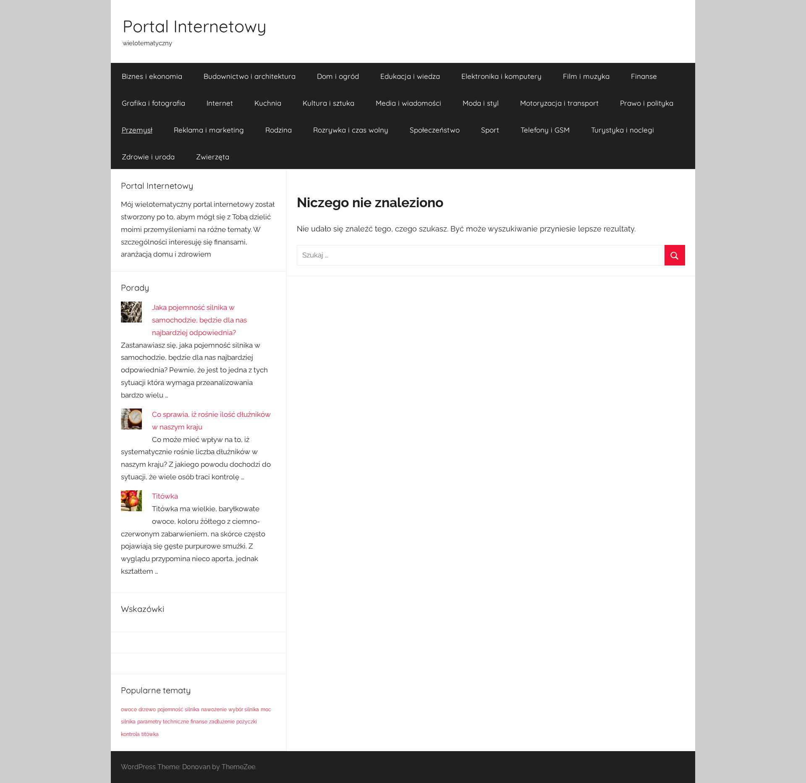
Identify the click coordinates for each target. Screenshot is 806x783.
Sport (490, 129)
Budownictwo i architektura (250, 76)
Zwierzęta (212, 156)
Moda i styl (481, 103)
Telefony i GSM (545, 129)
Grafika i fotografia (153, 103)
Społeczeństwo (435, 129)
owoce (129, 710)
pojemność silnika (178, 710)
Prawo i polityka (646, 103)
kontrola (130, 734)
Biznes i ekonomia (152, 76)
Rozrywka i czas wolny (350, 129)
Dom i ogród (338, 76)
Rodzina (278, 129)
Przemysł (137, 129)
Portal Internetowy (195, 26)
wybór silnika (243, 710)
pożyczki (246, 722)
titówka (150, 734)
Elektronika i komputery (501, 76)
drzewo (147, 710)
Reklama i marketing (209, 129)
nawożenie (214, 710)
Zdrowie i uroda (148, 156)
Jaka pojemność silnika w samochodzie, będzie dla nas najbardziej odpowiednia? (199, 320)
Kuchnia (267, 103)
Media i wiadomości (408, 103)
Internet (220, 103)
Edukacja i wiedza (410, 76)
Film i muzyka (586, 76)
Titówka (165, 496)
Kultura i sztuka (328, 103)
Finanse (644, 76)
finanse (199, 722)
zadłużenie (222, 722)
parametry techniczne (163, 722)
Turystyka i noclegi (622, 129)
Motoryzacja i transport (559, 103)
